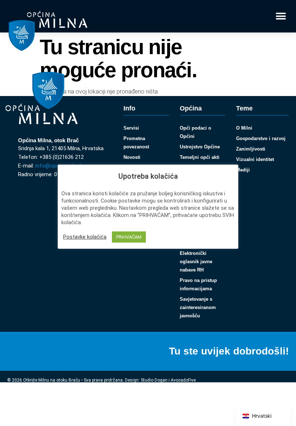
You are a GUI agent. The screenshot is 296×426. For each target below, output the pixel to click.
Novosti (131, 157)
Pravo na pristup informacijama (198, 284)
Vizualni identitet (255, 159)
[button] (281, 16)
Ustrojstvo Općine (200, 146)
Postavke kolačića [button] (84, 237)
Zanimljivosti (250, 149)
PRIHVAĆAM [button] (129, 237)
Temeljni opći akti (199, 157)
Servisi (131, 128)
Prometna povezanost (136, 142)
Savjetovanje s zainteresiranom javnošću (198, 307)
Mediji (243, 170)
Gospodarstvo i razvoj (261, 138)
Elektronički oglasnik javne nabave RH (196, 262)
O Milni (244, 128)
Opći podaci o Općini (195, 132)
